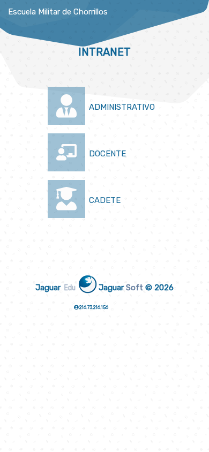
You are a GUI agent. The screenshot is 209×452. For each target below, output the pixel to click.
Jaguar (54, 287)
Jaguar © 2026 (136, 287)
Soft (134, 287)
